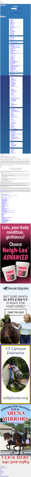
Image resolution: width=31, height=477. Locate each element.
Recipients (12, 105)
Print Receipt (12, 78)
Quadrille (12, 113)
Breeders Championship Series (14, 110)
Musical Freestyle (12, 112)
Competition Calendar (13, 125)
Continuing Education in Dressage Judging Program (16, 134)
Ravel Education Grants (13, 99)
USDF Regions (11, 22)
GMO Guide (12, 142)
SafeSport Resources (12, 34)
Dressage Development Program (13, 62)
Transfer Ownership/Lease (13, 82)
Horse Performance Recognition (4, 205)
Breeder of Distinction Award (13, 104)
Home (2, 154)
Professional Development (12, 63)
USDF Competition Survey (13, 128)
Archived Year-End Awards (4, 203)
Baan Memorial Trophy (3, 218)
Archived (12, 121)
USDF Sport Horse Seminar (13, 48)
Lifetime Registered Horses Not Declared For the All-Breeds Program (8, 212)
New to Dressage (12, 36)
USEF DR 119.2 (27, 161)
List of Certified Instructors (13, 138)
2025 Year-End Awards (3, 201)
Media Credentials (12, 151)
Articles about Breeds (3, 213)
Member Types (12, 77)
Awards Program (12, 85)
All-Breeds (12, 94)
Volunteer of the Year (13, 91)
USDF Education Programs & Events (13, 42)
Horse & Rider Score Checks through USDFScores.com (6, 197)
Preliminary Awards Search (4, 195)
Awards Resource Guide (13, 116)
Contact (1, 474)
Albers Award (2, 216)
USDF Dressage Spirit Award (4, 221)
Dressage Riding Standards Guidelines (14, 65)
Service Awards (2, 206)
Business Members (12, 25)
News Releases (12, 153)
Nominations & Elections (12, 33)
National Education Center (12, 20)
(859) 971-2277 (2, 466)
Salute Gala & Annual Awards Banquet (14, 86)
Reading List (11, 64)
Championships (12, 108)
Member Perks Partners (12, 26)
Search (12, 95)
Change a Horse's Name (13, 83)
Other (11, 102)
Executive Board (11, 24)
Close (0, 3)
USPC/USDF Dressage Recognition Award (15, 98)
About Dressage (11, 19)
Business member (16, 9)
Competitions (11, 41)
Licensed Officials (12, 135)
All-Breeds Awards (3, 209)
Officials (11, 28)
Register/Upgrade (12, 81)
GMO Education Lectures (12, 60)
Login (15, 6)
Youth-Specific (11, 51)
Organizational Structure (12, 31)
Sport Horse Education (12, 46)
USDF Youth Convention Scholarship (5, 219)
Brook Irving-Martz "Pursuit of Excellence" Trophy (6, 217)
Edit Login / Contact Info (13, 80)
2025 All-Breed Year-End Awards (4, 202)
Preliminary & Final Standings (13, 120)
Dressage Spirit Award (13, 101)
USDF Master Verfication (13, 79)
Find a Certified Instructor (12, 38)
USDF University (12, 54)
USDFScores (12, 126)
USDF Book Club (12, 56)
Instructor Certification (13, 132)
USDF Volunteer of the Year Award (4, 208)
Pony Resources (11, 70)
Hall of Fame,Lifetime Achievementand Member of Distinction (13, 89)
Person (11, 76)
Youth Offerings (11, 23)
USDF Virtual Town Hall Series (13, 57)
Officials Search (12, 114)
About (0, 469)
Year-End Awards (12, 119)
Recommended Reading (12, 45)
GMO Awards (12, 90)
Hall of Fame (11, 21)
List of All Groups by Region (13, 144)
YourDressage (12, 150)
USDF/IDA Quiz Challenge (13, 50)
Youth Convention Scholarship (14, 100)
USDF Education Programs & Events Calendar (14, 66)
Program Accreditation (12, 59)
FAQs (10, 72)
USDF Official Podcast (12, 67)
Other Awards (2, 215)
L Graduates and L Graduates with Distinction (14, 27)
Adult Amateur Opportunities (13, 68)
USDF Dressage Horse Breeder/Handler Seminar (15, 47)
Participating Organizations (4, 211)
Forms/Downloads (2, 471)
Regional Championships (13, 109)
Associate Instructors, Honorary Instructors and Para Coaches (17, 133)
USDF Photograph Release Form (3, 190)
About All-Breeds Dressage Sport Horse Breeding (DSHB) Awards (7, 210)
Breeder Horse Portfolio (13, 84)
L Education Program (12, 44)
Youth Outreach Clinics (12, 52)
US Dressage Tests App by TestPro (13, 74)
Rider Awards (12, 103)
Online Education (12, 58)
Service (11, 88)
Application (2, 214)
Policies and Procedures (12, 30)
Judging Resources (12, 69)
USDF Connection (12, 149)
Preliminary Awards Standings (4, 199)
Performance (12, 93)
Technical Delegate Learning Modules (14, 61)
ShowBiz (12, 115)
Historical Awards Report (14, 96)
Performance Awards (3, 204)
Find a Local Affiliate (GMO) (13, 37)
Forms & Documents (3, 222)
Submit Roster (12, 143)
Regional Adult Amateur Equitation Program (15, 111)
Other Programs (11, 49)
